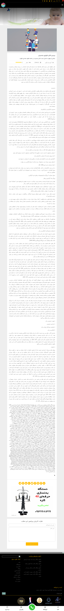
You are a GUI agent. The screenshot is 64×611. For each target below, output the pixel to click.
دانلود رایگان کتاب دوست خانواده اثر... (32, 572)
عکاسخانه (18, 572)
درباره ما (18, 579)
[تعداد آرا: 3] (16, 62)
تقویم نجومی (17, 575)
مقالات (44, 22)
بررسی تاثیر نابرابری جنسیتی (22, 22)
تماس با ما (17, 581)
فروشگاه (18, 564)
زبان (54, 1)
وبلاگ (19, 568)
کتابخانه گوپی (17, 570)
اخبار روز (18, 566)
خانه (19, 562)
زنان (32, 22)
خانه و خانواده (37, 22)
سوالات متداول (17, 577)
